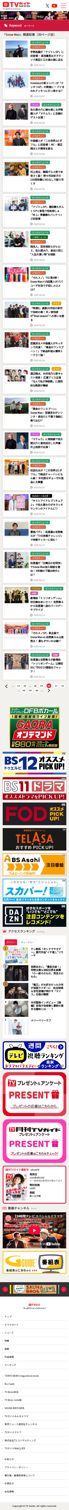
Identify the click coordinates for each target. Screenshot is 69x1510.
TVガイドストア (13, 1432)
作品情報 (9, 1356)
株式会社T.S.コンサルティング (20, 1440)
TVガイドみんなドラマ (16, 1416)
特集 (7, 1340)
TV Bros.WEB (11, 1392)
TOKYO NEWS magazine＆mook (22, 1375)
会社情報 (9, 1491)
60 (37, 690)
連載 (7, 1349)
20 (24, 686)
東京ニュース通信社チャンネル (21, 1424)
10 (18, 686)
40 (24, 690)
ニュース (9, 1332)
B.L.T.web (9, 1384)
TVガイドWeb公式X (15, 1448)
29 (41, 686)
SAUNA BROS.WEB (14, 1408)
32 (62, 686)
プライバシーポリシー (16, 1467)
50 (30, 690)
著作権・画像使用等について (20, 1475)
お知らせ (9, 1459)
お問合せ (9, 1483)
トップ (8, 1316)
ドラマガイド (12, 1324)
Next (63, 1289)
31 (56, 686)
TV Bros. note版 (13, 1400)
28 (35, 686)
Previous (5, 1289)
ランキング (10, 1365)
